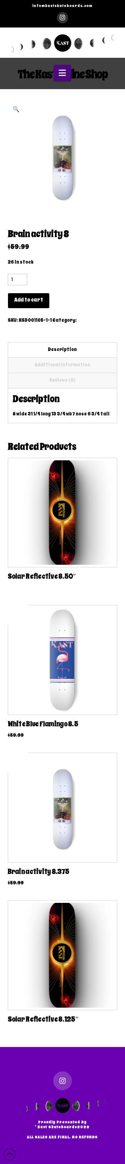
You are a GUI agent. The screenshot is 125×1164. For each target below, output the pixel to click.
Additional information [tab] (62, 364)
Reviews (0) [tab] (62, 380)
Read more (62, 702)
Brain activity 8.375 (38, 871)
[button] (62, 73)
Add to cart (28, 300)
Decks (84, 320)
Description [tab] (62, 349)
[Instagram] (62, 17)
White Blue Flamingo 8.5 (43, 724)
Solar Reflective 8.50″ (42, 576)
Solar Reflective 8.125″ (43, 1019)
